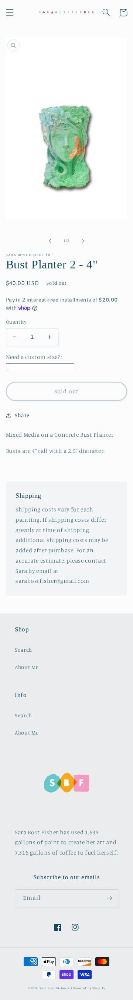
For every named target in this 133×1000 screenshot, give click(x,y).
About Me (27, 667)
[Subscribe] (109, 898)
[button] (9, 12)
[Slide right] (83, 241)
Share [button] (22, 415)
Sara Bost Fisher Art (56, 988)
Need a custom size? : (34, 356)
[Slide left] (50, 241)
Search (23, 650)
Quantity (16, 322)
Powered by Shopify (89, 988)
